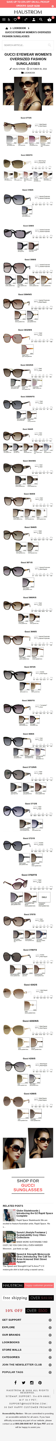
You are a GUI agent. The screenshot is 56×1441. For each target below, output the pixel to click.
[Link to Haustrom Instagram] (31, 1383)
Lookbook (19, 28)
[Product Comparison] (26, 19)
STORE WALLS (11, 1349)
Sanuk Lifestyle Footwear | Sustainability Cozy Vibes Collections (32, 1235)
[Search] (41, 19)
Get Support (11, 1319)
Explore (8, 1327)
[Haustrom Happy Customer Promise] (28, 1285)
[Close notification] (53, 6)
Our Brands (11, 1334)
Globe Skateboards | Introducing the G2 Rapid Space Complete (35, 1213)
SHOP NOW (33, 6)
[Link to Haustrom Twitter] (23, 1383)
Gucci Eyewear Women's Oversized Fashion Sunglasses (28, 59)
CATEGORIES (11, 1357)
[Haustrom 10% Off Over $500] (28, 1310)
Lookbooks (11, 1342)
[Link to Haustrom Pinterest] (40, 1383)
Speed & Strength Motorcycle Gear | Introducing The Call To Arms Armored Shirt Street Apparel (34, 1258)
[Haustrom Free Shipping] (28, 1297)
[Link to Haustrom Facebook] (15, 1383)
